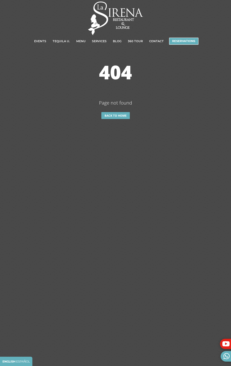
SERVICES (99, 41)
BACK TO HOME (115, 115)
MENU (81, 41)
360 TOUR (135, 41)
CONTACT (156, 41)
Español (23, 361)
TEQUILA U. (61, 41)
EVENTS (40, 41)
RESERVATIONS (183, 41)
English (9, 361)
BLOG (117, 41)
